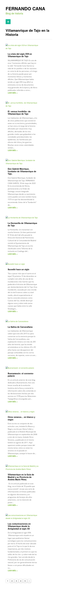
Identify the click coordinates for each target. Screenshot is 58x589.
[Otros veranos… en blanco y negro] (22, 411)
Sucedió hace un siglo (18, 269)
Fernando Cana (25, 9)
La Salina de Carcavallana (20, 326)
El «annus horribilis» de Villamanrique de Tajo (19, 112)
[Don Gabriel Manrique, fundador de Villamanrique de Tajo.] (22, 162)
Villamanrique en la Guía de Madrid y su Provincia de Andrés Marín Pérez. (21, 477)
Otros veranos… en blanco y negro (21, 418)
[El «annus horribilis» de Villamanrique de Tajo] (22, 104)
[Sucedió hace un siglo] (22, 264)
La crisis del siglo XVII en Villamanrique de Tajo (20, 55)
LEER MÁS (13, 93)
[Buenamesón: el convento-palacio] (22, 367)
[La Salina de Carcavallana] (22, 321)
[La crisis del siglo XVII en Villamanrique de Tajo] (22, 47)
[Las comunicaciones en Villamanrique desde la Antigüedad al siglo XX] (22, 517)
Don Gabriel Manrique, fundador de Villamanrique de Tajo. (22, 171)
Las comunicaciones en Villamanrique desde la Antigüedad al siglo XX (19, 526)
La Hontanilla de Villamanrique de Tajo (22, 224)
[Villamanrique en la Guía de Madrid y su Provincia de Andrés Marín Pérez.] (22, 467)
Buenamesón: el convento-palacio (21, 374)
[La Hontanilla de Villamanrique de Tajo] (22, 217)
